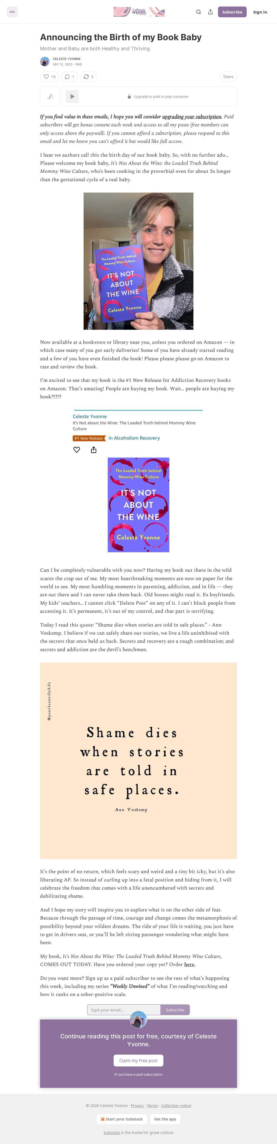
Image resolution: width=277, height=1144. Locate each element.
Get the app (165, 1119)
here (189, 964)
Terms (152, 1105)
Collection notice (176, 1105)
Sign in (260, 12)
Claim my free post (138, 1060)
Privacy (137, 1105)
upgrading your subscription (191, 117)
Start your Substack (124, 1119)
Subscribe (232, 12)
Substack (112, 1132)
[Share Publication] (210, 11)
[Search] (198, 11)
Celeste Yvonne (67, 59)
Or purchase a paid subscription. (138, 1074)
